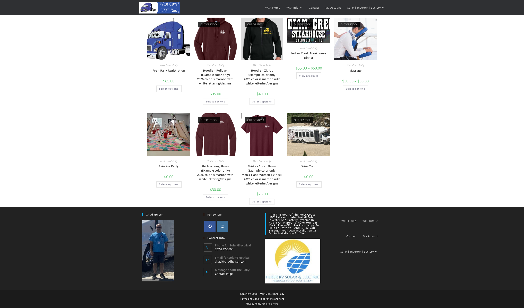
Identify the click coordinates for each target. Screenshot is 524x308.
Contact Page (224, 274)
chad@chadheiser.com (230, 261)
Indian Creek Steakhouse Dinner (308, 55)
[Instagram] (222, 226)
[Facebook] (210, 226)
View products (308, 76)
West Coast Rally (168, 65)
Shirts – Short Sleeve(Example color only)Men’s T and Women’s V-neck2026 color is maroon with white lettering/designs (262, 174)
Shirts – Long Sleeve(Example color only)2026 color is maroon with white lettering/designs (215, 172)
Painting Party (169, 166)
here (281, 298)
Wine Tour (309, 166)
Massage (355, 70)
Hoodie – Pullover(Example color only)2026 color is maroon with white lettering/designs (215, 77)
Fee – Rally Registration (168, 70)
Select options (168, 88)
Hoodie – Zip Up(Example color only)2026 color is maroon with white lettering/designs (262, 77)
